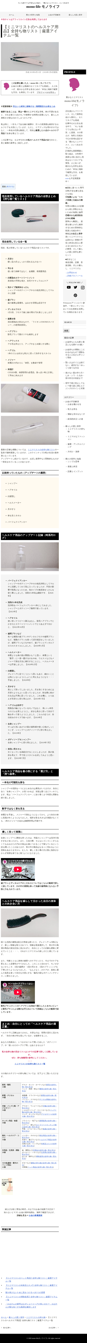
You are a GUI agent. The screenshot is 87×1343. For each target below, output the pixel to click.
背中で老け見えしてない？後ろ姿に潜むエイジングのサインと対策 (75, 386)
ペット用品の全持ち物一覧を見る (40, 1167)
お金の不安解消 (54, 15)
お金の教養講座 (35, 1215)
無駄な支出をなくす (76, 414)
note (67, 178)
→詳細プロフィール (74, 276)
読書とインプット (75, 471)
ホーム (11, 15)
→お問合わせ (71, 273)
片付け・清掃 (73, 452)
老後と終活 (72, 466)
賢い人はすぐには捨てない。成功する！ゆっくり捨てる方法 (75, 365)
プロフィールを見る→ (46, 92)
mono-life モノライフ (43, 7)
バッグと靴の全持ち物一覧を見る (39, 1111)
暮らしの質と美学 (75, 15)
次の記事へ (53, 1328)
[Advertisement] (30, 166)
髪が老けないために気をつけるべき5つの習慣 (25, 1292)
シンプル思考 (73, 461)
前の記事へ (7, 1328)
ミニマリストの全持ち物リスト (41, 450)
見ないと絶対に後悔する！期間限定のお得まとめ (34, 106)
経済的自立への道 (75, 419)
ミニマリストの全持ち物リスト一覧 (29, 1064)
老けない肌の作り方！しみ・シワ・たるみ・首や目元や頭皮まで (75, 375)
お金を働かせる (74, 404)
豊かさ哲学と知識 (33, 15)
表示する (10, 186)
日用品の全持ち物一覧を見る (44, 1150)
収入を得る (72, 409)
